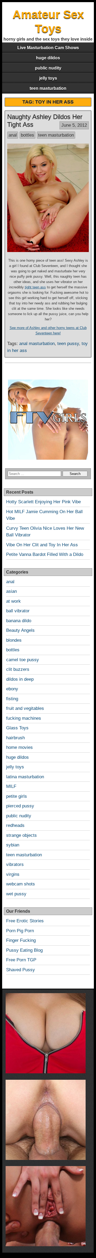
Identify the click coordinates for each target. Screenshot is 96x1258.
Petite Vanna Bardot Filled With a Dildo (44, 554)
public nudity (48, 68)
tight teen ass (35, 287)
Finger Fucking (21, 940)
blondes (14, 640)
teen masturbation (48, 88)
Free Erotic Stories (25, 920)
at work (13, 601)
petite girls (16, 796)
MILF (11, 786)
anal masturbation (37, 343)
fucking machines (23, 718)
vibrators (15, 864)
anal (13, 135)
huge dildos (48, 58)
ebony (12, 688)
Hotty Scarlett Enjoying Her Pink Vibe (43, 501)
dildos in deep (20, 679)
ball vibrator (18, 610)
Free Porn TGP (21, 959)
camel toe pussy (22, 659)
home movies (19, 747)
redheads (15, 825)
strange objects (21, 835)
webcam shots (20, 884)
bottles (27, 135)
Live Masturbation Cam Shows (48, 47)
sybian (12, 844)
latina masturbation (25, 776)
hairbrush (15, 737)
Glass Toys (17, 727)
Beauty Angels (20, 630)
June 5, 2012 (74, 125)
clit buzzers (17, 669)
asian (11, 591)
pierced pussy (20, 805)
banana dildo (18, 620)
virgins (12, 874)
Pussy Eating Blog (24, 950)
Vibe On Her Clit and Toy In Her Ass (42, 544)
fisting (12, 698)
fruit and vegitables (25, 708)
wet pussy (16, 893)
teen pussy (68, 343)
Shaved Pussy (20, 969)
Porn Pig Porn (20, 930)
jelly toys (48, 78)
